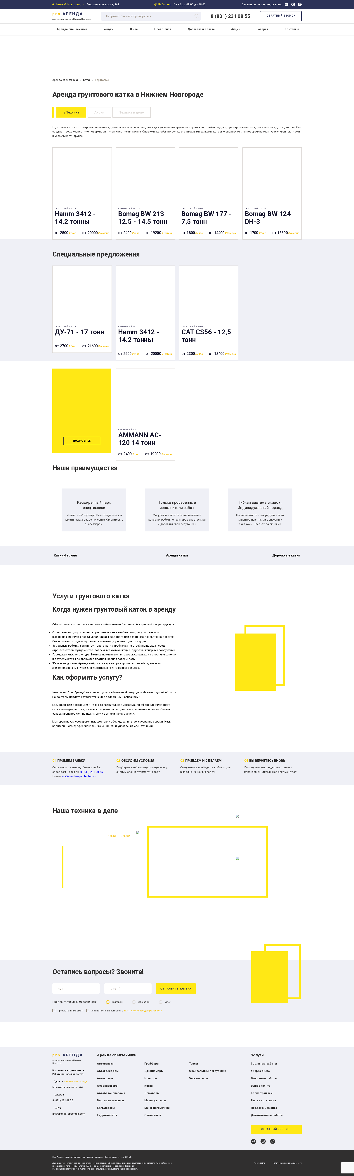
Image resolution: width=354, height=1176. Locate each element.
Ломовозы (151, 1093)
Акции (235, 29)
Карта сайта (259, 1163)
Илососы (150, 1078)
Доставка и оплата (201, 29)
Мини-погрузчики (157, 1107)
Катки (87, 79)
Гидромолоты (107, 1115)
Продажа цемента (264, 1107)
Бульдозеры (106, 1107)
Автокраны (105, 1078)
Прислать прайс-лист (70, 1010)
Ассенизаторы (107, 1085)
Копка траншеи (262, 1093)
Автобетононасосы (111, 1093)
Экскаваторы (198, 1078)
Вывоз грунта (260, 1085)
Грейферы (151, 1063)
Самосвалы (152, 1115)
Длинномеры (153, 1070)
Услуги (108, 29)
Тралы (193, 1063)
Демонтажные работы (267, 1115)
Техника (72, 112)
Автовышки (105, 1063)
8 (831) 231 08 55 (230, 16)
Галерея (262, 29)
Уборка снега (260, 1070)
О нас (134, 29)
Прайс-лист (162, 29)
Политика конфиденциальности (287, 1163)
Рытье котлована (263, 1100)
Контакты (292, 29)
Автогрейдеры (108, 1070)
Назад (111, 835)
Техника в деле (131, 112)
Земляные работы (264, 1063)
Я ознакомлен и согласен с (126, 1010)
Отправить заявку (175, 988)
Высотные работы (264, 1078)
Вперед (126, 835)
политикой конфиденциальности (143, 1010)
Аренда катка (177, 555)
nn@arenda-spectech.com (79, 776)
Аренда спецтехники (65, 79)
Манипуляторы (155, 1100)
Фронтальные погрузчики (207, 1070)
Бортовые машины (110, 1100)
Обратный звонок (281, 15)
